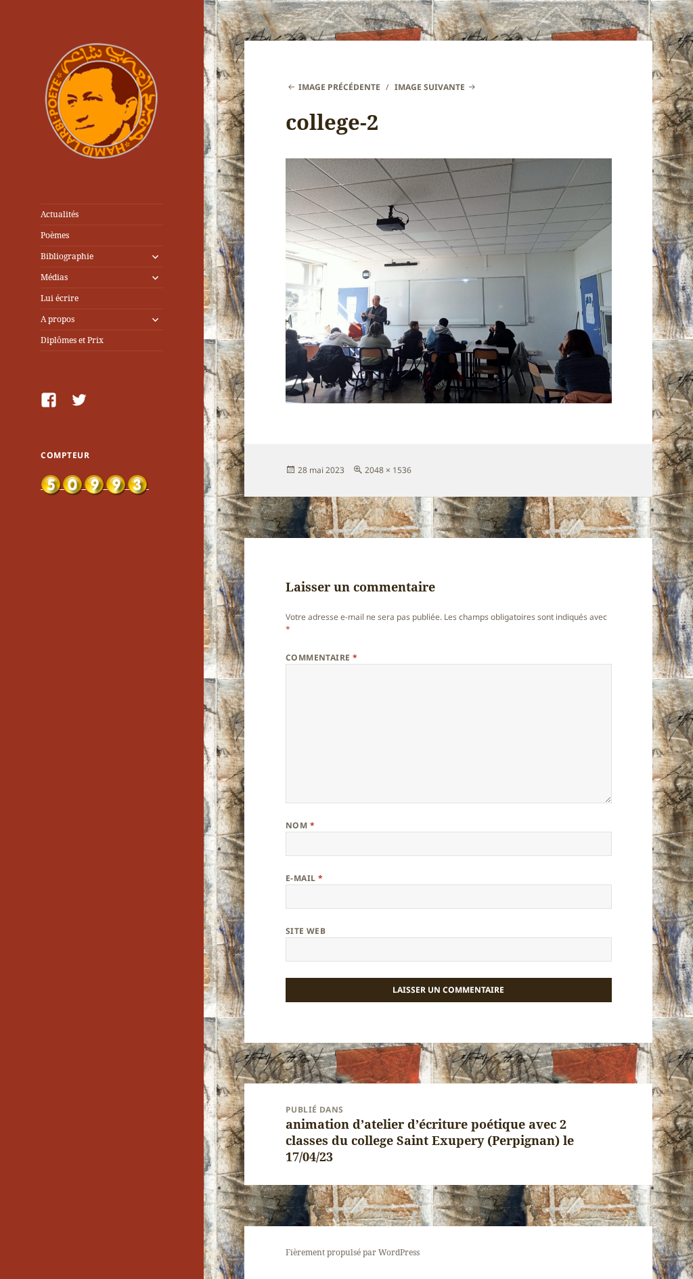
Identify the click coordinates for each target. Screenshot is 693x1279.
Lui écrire (60, 298)
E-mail (304, 878)
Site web (306, 931)
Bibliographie (67, 256)
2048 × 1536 (388, 470)
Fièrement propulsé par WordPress (353, 1252)
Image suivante (430, 87)
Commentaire (322, 657)
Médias (54, 277)
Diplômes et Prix (72, 340)
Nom (300, 825)
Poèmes (55, 235)
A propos (57, 319)
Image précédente (339, 87)
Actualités (60, 214)
